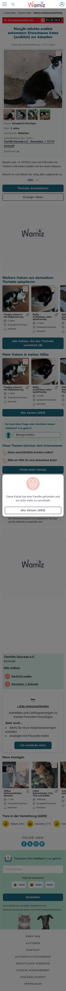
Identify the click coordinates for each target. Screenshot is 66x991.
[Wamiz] (38, 4)
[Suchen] (13, 4)
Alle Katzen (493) (33, 510)
